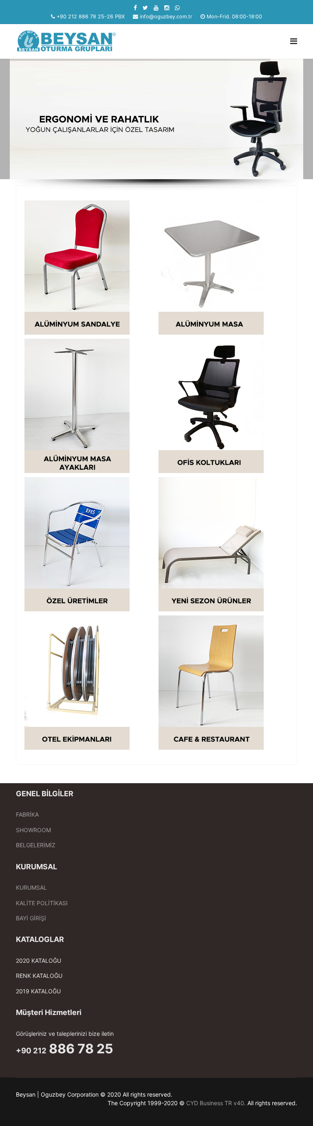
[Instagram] (166, 7)
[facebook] (135, 7)
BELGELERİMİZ (35, 845)
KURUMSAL (31, 887)
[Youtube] (156, 7)
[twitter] (145, 7)
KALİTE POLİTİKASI (42, 902)
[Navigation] (293, 41)
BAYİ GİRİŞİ (31, 918)
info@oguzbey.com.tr (166, 16)
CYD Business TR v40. (216, 1102)
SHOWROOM (33, 829)
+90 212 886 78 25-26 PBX (91, 16)
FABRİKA (27, 814)
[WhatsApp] (177, 7)
